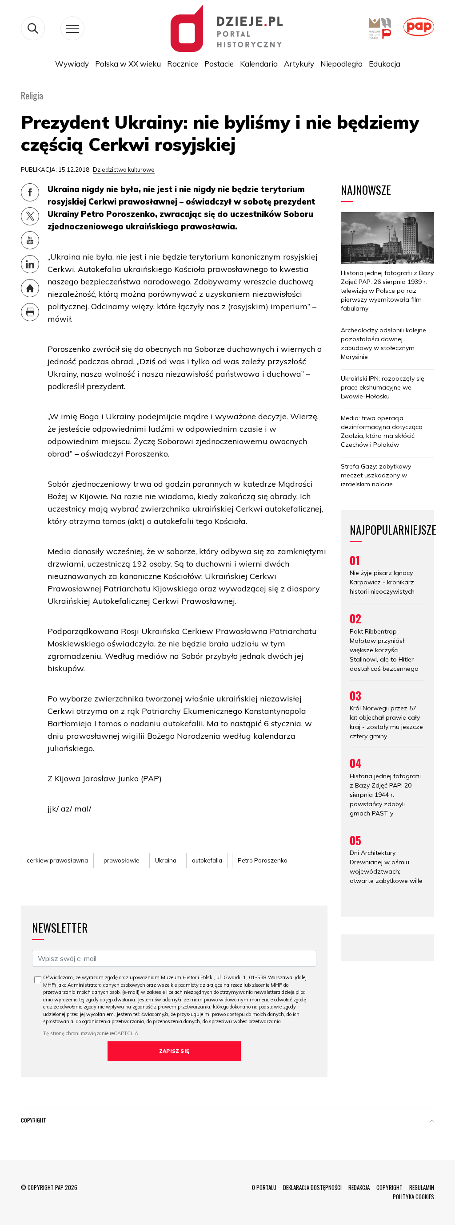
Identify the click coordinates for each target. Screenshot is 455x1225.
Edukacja (384, 63)
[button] (432, 1122)
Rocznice (182, 63)
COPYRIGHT (389, 1187)
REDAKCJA (359, 1187)
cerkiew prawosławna (57, 860)
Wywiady (72, 63)
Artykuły (299, 63)
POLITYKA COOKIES (413, 1196)
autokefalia (207, 860)
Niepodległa (341, 63)
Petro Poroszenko (262, 860)
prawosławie (122, 860)
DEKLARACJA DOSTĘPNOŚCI (312, 1187)
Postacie (219, 63)
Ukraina (165, 860)
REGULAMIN (421, 1187)
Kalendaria (259, 63)
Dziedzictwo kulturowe (124, 169)
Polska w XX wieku (128, 63)
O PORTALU (264, 1187)
